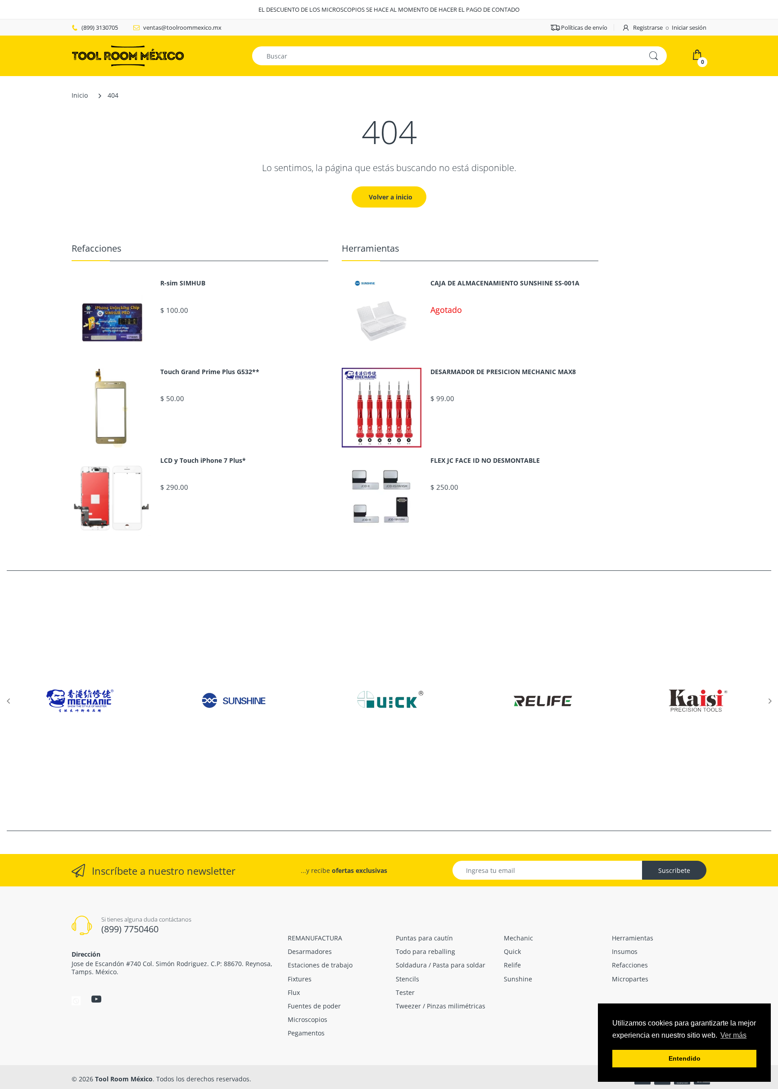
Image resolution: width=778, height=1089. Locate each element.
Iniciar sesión (689, 27)
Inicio (80, 95)
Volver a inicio (390, 197)
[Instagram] (76, 1000)
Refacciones (97, 248)
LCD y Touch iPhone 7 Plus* (203, 460)
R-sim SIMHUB (182, 283)
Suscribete (674, 870)
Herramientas (370, 248)
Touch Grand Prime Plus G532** (209, 372)
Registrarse (648, 27)
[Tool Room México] (128, 55)
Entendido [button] (685, 1058)
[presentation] (8, 701)
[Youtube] (96, 999)
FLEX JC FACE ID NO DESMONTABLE (485, 460)
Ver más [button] (733, 1035)
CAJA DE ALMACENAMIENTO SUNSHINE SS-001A (504, 283)
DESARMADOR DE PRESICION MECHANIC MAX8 (503, 372)
